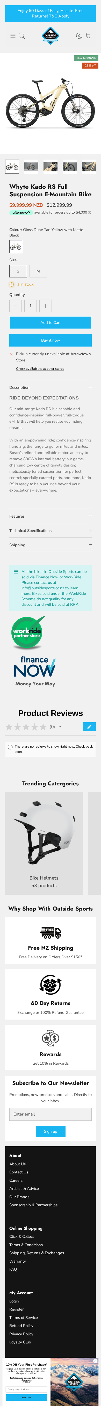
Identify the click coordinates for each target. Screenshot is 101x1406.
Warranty (17, 1261)
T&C (53, 16)
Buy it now (50, 340)
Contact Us (18, 1172)
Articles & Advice (24, 1188)
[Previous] (12, 13)
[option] (50, 103)
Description (19, 387)
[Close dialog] (95, 1361)
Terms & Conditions (26, 1244)
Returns (39, 16)
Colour (46, 232)
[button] (60, 727)
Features (17, 516)
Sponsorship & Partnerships (33, 1205)
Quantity (17, 294)
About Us (17, 1164)
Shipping (17, 545)
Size (13, 260)
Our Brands (19, 1196)
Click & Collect (21, 1236)
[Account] (76, 35)
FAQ (13, 1269)
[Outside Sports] (50, 36)
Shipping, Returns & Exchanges (36, 1253)
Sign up (50, 1131)
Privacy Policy (21, 1334)
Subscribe (26, 1397)
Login (14, 1301)
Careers (16, 1180)
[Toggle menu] (13, 35)
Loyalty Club (20, 1342)
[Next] (89, 13)
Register (16, 1309)
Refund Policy (21, 1325)
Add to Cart (50, 322)
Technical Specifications (30, 530)
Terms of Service (23, 1317)
